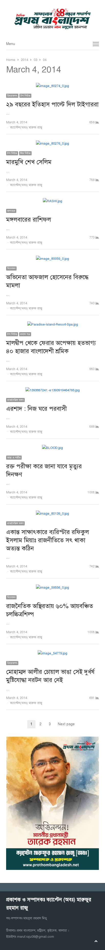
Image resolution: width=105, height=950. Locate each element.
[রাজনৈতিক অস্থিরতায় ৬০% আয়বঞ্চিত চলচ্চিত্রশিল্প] (52, 588)
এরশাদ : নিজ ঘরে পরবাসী (36, 409)
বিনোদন (11, 268)
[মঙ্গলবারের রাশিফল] (52, 201)
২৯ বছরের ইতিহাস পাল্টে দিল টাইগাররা (52, 104)
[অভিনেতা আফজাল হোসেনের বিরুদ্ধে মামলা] (52, 259)
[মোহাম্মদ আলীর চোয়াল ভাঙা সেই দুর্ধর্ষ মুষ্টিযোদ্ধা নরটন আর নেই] (52, 653)
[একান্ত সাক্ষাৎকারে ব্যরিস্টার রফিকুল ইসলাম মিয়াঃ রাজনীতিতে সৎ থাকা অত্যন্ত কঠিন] (52, 514)
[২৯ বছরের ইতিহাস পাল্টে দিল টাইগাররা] (52, 86)
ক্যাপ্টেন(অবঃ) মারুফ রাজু (26, 127)
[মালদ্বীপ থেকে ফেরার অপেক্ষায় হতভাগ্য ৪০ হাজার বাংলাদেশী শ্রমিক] (52, 324)
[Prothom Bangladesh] (52, 19)
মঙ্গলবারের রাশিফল (28, 219)
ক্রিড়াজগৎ (12, 95)
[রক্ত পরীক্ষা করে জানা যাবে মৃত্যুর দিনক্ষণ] (52, 448)
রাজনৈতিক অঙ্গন (15, 400)
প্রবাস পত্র (25, 334)
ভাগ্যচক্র (11, 210)
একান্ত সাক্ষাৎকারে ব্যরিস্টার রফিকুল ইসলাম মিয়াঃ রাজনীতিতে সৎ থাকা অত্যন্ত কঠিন (47, 540)
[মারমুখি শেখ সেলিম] (52, 144)
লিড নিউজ (25, 153)
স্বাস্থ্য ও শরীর (14, 457)
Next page (66, 724)
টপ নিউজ (25, 95)
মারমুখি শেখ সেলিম (28, 162)
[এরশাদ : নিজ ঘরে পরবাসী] (52, 390)
